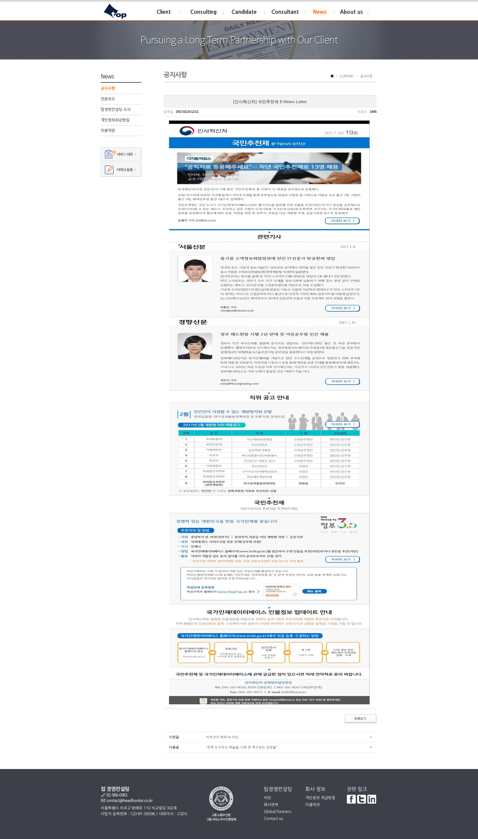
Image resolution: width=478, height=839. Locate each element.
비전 (267, 798)
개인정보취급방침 (115, 120)
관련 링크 (357, 789)
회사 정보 (315, 789)
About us (351, 12)
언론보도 (108, 99)
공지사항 (108, 88)
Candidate (244, 12)
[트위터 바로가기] (361, 798)
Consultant (285, 12)
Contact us (273, 818)
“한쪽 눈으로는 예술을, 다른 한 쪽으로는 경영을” (241, 747)
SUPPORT (347, 76)
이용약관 (108, 130)
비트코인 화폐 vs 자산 (222, 737)
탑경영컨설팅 (278, 789)
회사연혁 (271, 805)
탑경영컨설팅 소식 (116, 109)
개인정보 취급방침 (320, 798)
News (320, 12)
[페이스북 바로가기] (351, 798)
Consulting (203, 12)
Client (164, 12)
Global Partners (277, 812)
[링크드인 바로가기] (371, 798)
